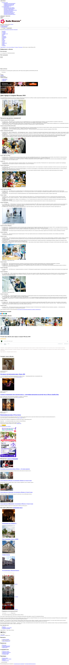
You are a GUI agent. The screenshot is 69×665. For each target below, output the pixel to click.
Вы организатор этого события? (5, 426)
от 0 (18, 397)
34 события (16, 596)
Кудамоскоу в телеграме (6, 628)
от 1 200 (19, 417)
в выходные (11, 29)
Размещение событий (5, 651)
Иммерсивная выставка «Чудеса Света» (10, 414)
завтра (8, 29)
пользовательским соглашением (19, 663)
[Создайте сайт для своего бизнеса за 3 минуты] (8, 456)
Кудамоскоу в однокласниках (7, 627)
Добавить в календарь (4, 77)
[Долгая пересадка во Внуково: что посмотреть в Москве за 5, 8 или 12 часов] (6, 478)
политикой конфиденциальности (30, 663)
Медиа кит (4, 659)
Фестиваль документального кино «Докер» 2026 (12, 374)
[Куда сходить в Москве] (10, 23)
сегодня (5, 29)
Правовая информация (6, 646)
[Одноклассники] (2, 313)
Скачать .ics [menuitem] (4, 80)
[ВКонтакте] (1, 313)
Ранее (8, 343)
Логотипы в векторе (5, 660)
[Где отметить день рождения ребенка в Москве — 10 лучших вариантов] (6, 467)
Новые (1, 343)
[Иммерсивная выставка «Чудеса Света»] (34, 405)
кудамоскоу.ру (2, 635)
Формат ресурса (4, 647)
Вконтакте (4, 626)
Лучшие (5, 343)
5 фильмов (16, 609)
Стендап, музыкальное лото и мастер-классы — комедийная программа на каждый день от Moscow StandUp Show (29, 394)
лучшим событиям (4, 26)
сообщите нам (19, 423)
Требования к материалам (6, 652)
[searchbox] (34, 18)
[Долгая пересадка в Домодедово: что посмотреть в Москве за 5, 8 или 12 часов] (6, 490)
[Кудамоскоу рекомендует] (8, 596)
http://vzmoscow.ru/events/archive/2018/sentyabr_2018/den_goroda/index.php (29, 309)
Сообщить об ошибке (5, 639)
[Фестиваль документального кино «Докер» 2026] (34, 364)
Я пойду (2, 74)
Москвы (12, 24)
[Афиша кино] (8, 609)
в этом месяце (15, 29)
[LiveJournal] (6, 313)
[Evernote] (4, 313)
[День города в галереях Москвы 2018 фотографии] (4, 325)
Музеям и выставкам (5, 653)
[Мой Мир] (3, 313)
